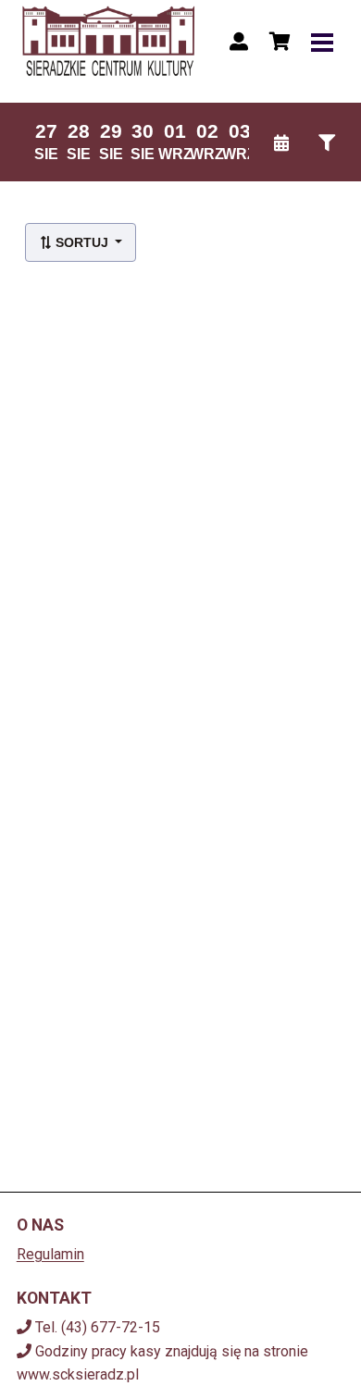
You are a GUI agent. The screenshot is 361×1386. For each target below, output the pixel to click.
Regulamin (50, 1254)
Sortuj (82, 242)
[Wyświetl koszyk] (279, 41)
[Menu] (322, 41)
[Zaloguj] (238, 41)
